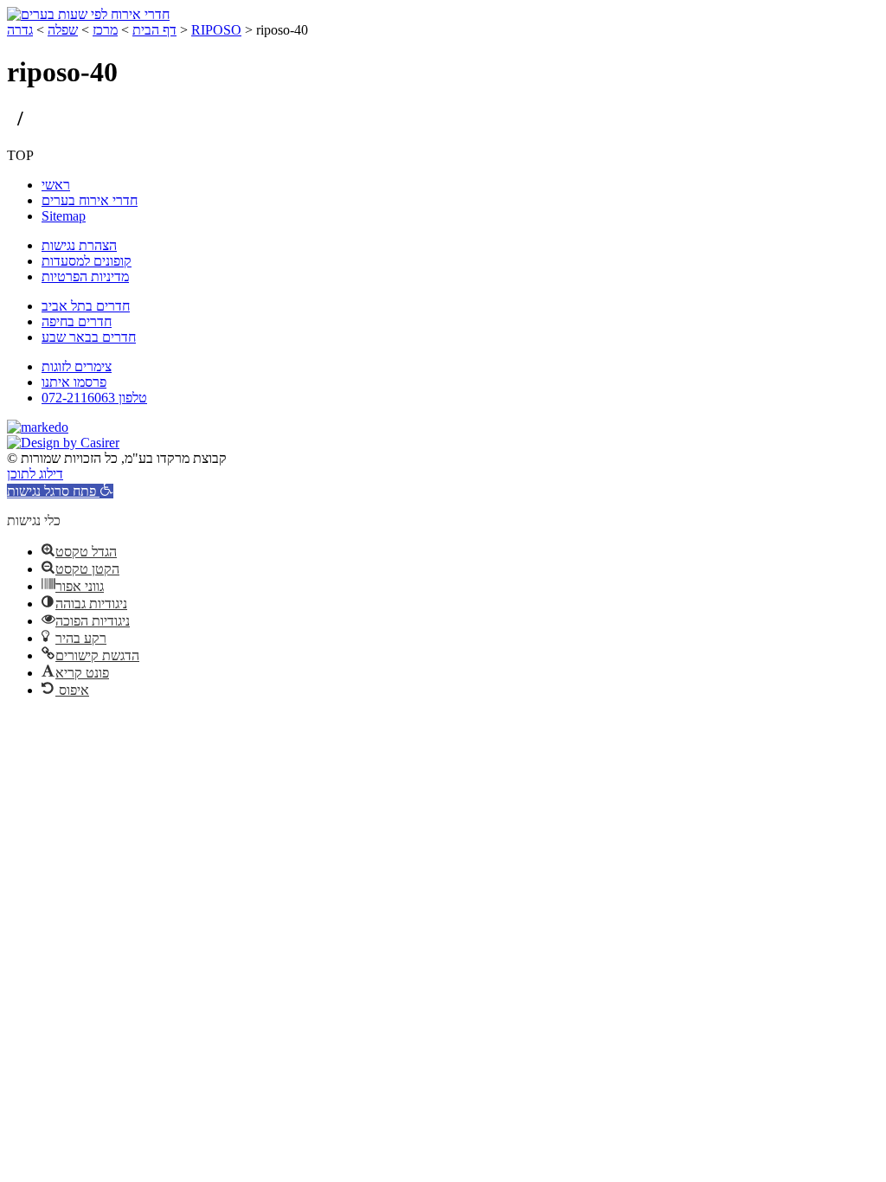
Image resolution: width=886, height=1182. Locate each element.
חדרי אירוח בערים (90, 200)
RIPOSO (216, 29)
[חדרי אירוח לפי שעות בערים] (88, 14)
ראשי (56, 184)
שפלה (63, 29)
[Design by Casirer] (63, 442)
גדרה (20, 29)
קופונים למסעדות (87, 261)
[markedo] (37, 427)
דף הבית (154, 29)
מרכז (105, 29)
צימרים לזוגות (77, 366)
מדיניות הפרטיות (85, 276)
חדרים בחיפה (77, 321)
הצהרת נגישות (79, 245)
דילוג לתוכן (35, 473)
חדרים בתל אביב (86, 306)
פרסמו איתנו (74, 382)
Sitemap (64, 216)
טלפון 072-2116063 (94, 397)
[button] (60, 491)
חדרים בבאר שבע (89, 337)
